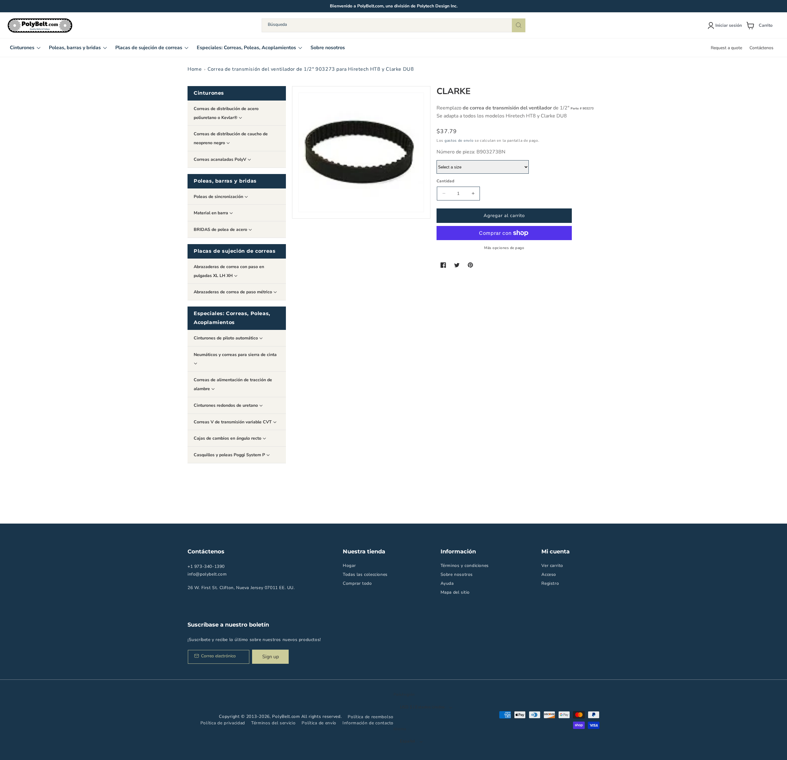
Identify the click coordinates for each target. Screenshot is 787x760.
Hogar (349, 565)
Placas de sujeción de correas (234, 251)
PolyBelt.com (286, 716)
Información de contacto (368, 723)
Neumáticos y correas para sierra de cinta (235, 355)
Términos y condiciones (465, 565)
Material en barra (211, 213)
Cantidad (445, 181)
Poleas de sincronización (219, 197)
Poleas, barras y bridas (225, 181)
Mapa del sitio (455, 592)
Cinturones (209, 93)
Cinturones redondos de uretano (226, 405)
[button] (761, 25)
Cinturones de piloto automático (226, 338)
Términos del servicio (273, 723)
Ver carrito (552, 565)
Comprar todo (357, 583)
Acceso (548, 574)
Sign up (270, 656)
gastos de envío (459, 140)
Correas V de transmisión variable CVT (233, 422)
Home (195, 69)
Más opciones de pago (504, 247)
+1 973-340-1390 (206, 566)
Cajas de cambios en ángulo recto (228, 438)
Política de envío (319, 723)
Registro (550, 583)
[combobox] (393, 25)
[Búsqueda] (518, 25)
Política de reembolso (371, 717)
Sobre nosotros (457, 574)
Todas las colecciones (365, 574)
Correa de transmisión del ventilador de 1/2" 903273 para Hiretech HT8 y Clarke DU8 (311, 69)
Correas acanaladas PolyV (220, 159)
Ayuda (447, 583)
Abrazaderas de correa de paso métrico (233, 292)
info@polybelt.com (207, 574)
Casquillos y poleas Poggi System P (230, 455)
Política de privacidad (222, 723)
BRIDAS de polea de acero (221, 229)
